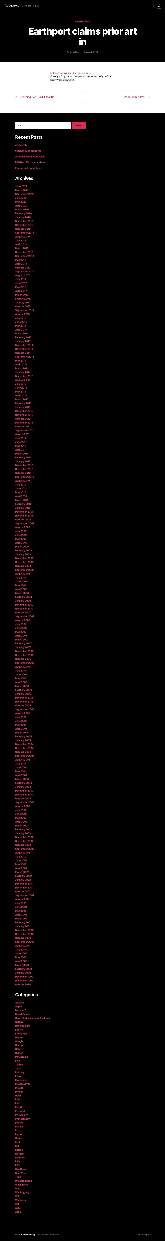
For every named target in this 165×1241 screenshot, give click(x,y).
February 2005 (23, 736)
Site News (21, 1169)
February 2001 (23, 922)
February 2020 (23, 213)
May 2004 (20, 771)
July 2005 (20, 717)
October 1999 (23, 984)
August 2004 (22, 759)
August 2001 (22, 899)
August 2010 (22, 480)
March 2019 (21, 248)
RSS (17, 1165)
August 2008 (22, 573)
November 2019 (24, 225)
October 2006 (23, 659)
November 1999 (24, 980)
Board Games (22, 1014)
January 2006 (23, 693)
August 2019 (22, 236)
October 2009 (23, 519)
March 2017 (21, 294)
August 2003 (22, 806)
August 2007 (22, 620)
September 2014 (24, 356)
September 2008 (24, 570)
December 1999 (24, 976)
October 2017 (23, 267)
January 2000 (23, 972)
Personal (20, 1111)
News (18, 1095)
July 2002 (20, 856)
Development (22, 1025)
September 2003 (24, 802)
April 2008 (21, 589)
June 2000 (21, 953)
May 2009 (20, 539)
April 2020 (21, 205)
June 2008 (21, 581)
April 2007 (21, 635)
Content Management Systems (32, 1018)
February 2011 (23, 457)
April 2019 (21, 244)
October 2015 (23, 306)
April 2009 (21, 542)
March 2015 (21, 333)
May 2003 (20, 817)
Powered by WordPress (48, 1234)
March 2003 (22, 825)
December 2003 (24, 790)
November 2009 (24, 515)
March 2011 (21, 453)
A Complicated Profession (30, 156)
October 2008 (23, 566)
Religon (19, 1153)
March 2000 (22, 965)
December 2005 (24, 697)
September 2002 (24, 848)
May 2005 (20, 724)
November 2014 (24, 349)
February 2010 (23, 504)
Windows (20, 1200)
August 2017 (22, 275)
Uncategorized (82, 21)
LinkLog (19, 1072)
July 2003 (20, 810)
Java (18, 1068)
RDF (17, 1146)
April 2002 (21, 868)
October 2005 (23, 705)
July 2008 (21, 577)
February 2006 (23, 690)
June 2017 (21, 283)
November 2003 (24, 794)
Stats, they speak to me (28, 150)
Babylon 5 (20, 1010)
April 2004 (21, 775)
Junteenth (21, 145)
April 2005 (21, 728)
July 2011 (20, 438)
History (19, 1045)
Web (17, 1188)
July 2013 (20, 384)
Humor (19, 1053)
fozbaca (76, 52)
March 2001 (21, 918)
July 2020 (20, 198)
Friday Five (21, 1033)
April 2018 (21, 263)
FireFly (19, 1029)
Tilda (18, 1177)
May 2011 (20, 446)
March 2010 (21, 500)
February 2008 (23, 597)
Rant (17, 1142)
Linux (18, 1076)
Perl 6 (18, 1107)
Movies (19, 1087)
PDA (17, 1099)
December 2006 (24, 651)
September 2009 (24, 523)
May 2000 (20, 957)
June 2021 (21, 186)
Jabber (19, 1064)
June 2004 (21, 767)
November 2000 (24, 934)
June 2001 (21, 907)
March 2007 (22, 639)
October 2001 (23, 891)
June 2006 (21, 674)
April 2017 (21, 291)
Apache (19, 1002)
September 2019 (24, 232)
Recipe (19, 1149)
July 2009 (21, 531)
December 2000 (24, 930)
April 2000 (21, 961)
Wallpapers (21, 1184)
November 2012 (24, 415)
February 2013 (23, 403)
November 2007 (24, 608)
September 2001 (24, 895)
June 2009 (21, 535)
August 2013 (22, 380)
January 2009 (23, 554)
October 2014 (23, 353)
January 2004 (23, 786)
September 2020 (24, 194)
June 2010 (21, 488)
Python (19, 1134)
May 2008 (20, 585)
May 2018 (20, 260)
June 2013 (21, 387)
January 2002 (23, 879)
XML (17, 1204)
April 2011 (20, 449)
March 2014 (21, 368)
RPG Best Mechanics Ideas (30, 162)
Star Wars (20, 1173)
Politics (19, 1126)
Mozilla (19, 1091)
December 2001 (24, 883)
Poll (17, 1130)
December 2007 (24, 604)
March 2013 (21, 399)
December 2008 (24, 558)
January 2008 (23, 600)
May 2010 (20, 492)
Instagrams (21, 1056)
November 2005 (24, 701)
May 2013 (20, 391)
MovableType (22, 1084)
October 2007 (23, 612)
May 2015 (20, 325)
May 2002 (20, 864)
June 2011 (21, 442)
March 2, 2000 (92, 52)
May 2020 (20, 201)
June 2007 (21, 628)
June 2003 (21, 814)
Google (19, 1041)
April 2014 (21, 364)
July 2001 (20, 903)
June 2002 (21, 860)
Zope (18, 1211)
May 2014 (20, 360)
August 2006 (22, 666)
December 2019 (24, 221)
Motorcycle (21, 1080)
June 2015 (21, 322)
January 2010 (23, 508)
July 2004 (21, 763)
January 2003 (23, 833)
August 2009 (22, 527)
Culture (19, 1022)
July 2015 (20, 318)
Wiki (17, 1196)
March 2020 (22, 209)
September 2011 (24, 430)
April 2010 (21, 496)
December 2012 (24, 411)
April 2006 (21, 682)
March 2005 (22, 732)
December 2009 (24, 511)
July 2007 (20, 624)
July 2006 (21, 670)
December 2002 (24, 837)
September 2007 (24, 616)
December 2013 (24, 376)
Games (19, 1037)
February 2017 (23, 298)
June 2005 (21, 721)
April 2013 (21, 395)
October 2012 (23, 418)
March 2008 (22, 593)
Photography (22, 1118)
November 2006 (24, 655)
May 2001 (20, 910)
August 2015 (22, 314)
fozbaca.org (11, 5)
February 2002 (23, 876)
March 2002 (22, 872)
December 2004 (24, 744)
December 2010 (24, 465)
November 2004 (24, 748)
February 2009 (23, 550)
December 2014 (24, 345)
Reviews (20, 1157)
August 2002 (22, 852)
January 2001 (23, 926)
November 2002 (24, 841)
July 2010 (20, 484)
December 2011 (24, 422)
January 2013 (22, 407)
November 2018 (24, 252)
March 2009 (22, 546)
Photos (19, 1122)
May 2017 (20, 287)
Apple (18, 1006)
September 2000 (24, 941)
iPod (17, 1060)
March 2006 (22, 686)
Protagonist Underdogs (28, 168)
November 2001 (24, 887)
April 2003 (21, 821)
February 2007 (23, 643)
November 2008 (24, 562)
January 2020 (23, 217)
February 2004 (23, 783)
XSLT (18, 1208)
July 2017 (20, 279)
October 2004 (23, 752)
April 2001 (21, 914)
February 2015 (23, 337)
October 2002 (23, 845)
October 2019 (23, 229)
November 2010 (24, 469)
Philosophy (21, 1115)
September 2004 (24, 755)
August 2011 (22, 434)
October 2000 (23, 938)
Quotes (19, 1138)
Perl (17, 1103)
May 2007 (20, 631)
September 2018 (24, 256)
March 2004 (22, 779)
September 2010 (24, 477)
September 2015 (24, 310)
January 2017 (22, 302)
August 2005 (22, 713)
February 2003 (23, 829)
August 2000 (22, 945)
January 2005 (23, 740)
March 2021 (21, 190)
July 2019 (20, 240)
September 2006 (24, 662)
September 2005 (24, 709)
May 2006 (20, 678)
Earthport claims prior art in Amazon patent (70, 72)
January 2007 (23, 647)
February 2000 (23, 969)
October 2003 (23, 798)
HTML (18, 1049)
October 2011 (22, 426)
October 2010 (23, 473)
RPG (17, 1161)
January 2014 (23, 372)
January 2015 (22, 341)
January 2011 (22, 461)
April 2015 (21, 329)
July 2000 (21, 949)
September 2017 (24, 271)
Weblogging (22, 1192)
